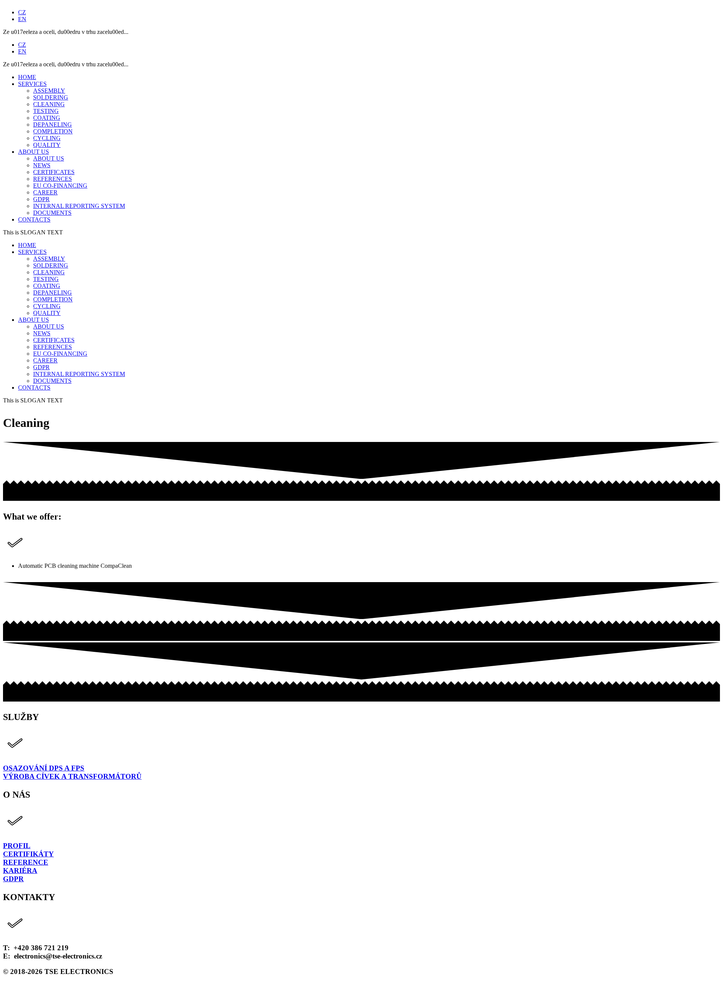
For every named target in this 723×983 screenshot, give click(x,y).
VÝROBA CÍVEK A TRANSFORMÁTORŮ (72, 776)
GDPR (13, 879)
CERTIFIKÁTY (28, 854)
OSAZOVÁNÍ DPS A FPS (43, 768)
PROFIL (17, 846)
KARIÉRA (20, 870)
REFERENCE (25, 862)
